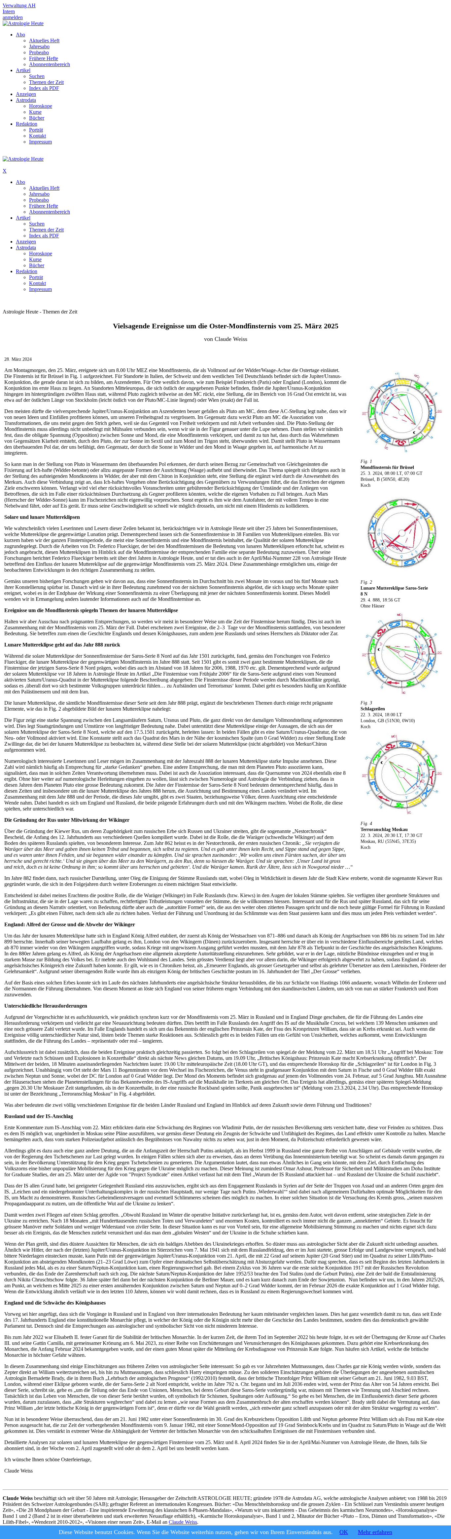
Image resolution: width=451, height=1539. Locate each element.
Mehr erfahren (375, 1532)
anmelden (13, 17)
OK (343, 1532)
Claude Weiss (183, 1522)
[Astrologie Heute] (23, 23)
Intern (9, 11)
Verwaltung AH (19, 5)
